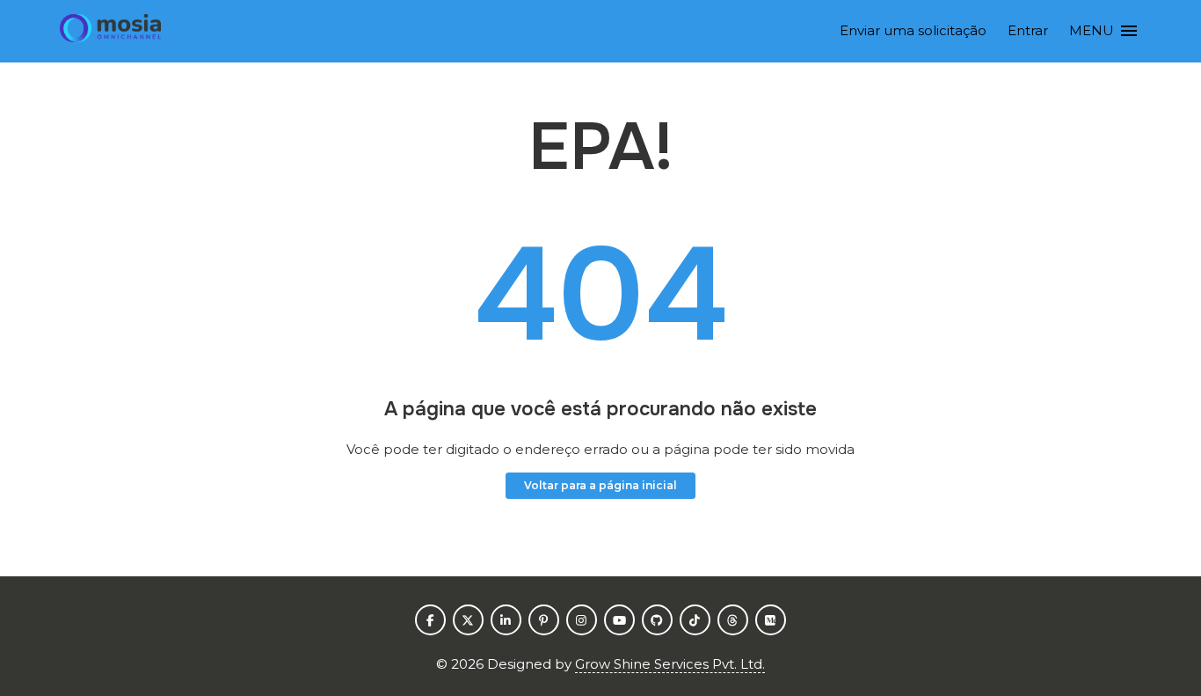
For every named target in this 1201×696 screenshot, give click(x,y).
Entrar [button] (1028, 30)
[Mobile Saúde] (110, 31)
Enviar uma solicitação (913, 30)
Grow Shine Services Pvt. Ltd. (670, 664)
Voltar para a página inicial (600, 485)
